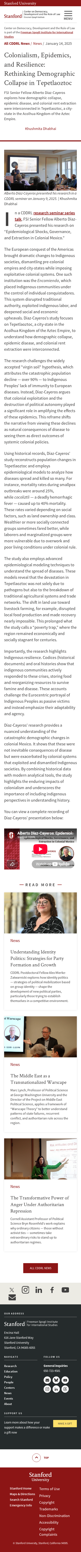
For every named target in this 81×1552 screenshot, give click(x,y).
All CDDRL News (17, 43)
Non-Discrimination (54, 1515)
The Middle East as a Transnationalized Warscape (40, 1074)
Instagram (47, 1389)
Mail (47, 1380)
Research (10, 1366)
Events (8, 1398)
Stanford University (20, 3)
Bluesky (56, 1380)
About (8, 1404)
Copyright (46, 1502)
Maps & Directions (22, 1494)
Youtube (65, 1380)
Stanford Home (21, 1488)
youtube (65, 1290)
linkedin (38, 1290)
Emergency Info (21, 1505)
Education (10, 1371)
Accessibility (48, 1522)
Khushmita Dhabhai (40, 128)
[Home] (32, 14)
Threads (65, 1389)
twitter (12, 1290)
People (9, 1382)
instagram (25, 1290)
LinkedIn (56, 1389)
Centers (9, 1388)
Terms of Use (49, 1488)
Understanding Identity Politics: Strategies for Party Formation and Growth (40, 951)
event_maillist (12, 1297)
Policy (8, 1377)
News (7, 1393)
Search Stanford (21, 1499)
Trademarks (48, 1509)
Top (46, 1458)
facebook (52, 1290)
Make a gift (65, 1423)
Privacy (44, 1495)
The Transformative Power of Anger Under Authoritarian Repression (40, 1194)
